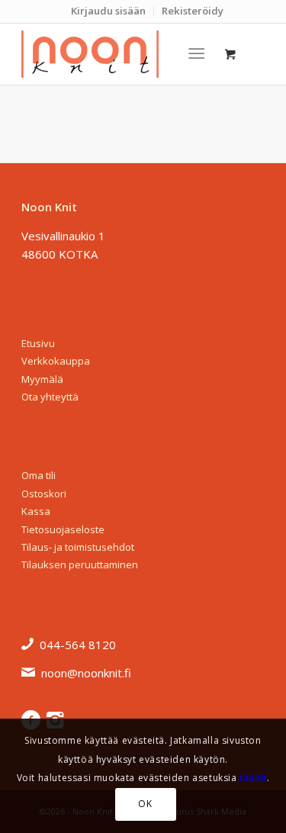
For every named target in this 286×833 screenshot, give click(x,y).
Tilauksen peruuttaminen (79, 564)
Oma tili (38, 475)
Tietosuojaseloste (62, 529)
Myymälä (42, 379)
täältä (253, 777)
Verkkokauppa (55, 361)
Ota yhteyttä (50, 397)
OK (145, 803)
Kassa (35, 511)
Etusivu (38, 343)
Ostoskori (43, 493)
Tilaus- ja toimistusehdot (77, 547)
